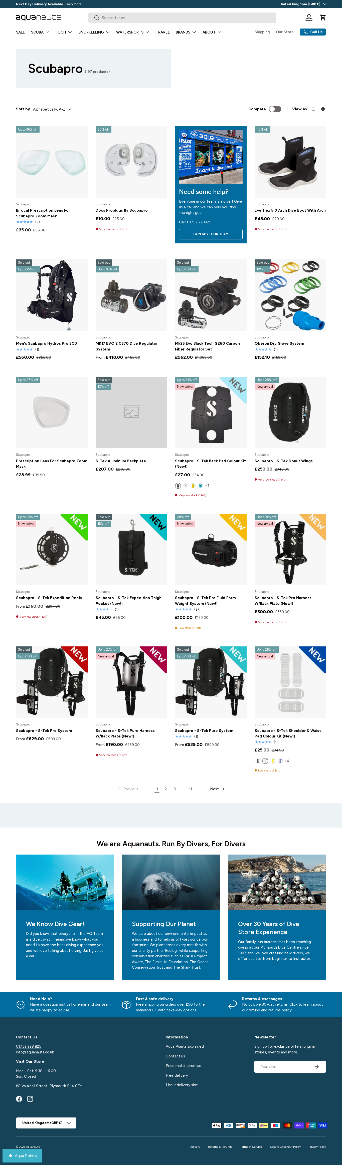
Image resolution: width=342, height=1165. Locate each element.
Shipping (262, 32)
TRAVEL (163, 32)
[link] (127, 789)
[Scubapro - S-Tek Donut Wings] (290, 412)
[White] (185, 485)
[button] (322, 17)
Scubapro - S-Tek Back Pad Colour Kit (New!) (210, 464)
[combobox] (182, 18)
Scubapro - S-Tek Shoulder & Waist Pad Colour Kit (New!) (288, 733)
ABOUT (209, 32)
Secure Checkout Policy (285, 1146)
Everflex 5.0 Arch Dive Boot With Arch (290, 210)
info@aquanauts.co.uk (35, 1052)
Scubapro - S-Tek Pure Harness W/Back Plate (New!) (125, 733)
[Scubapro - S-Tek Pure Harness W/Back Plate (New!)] (131, 682)
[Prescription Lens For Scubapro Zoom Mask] (52, 412)
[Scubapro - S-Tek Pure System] (211, 682)
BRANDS (183, 32)
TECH (61, 32)
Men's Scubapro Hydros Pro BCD (46, 343)
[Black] (257, 760)
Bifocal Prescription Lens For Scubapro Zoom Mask (43, 213)
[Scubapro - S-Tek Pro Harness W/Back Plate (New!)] (290, 549)
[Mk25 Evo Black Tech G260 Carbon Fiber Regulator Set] (211, 295)
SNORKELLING (91, 32)
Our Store (285, 32)
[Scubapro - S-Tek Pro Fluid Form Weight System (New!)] (211, 549)
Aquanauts (33, 1146)
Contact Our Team (210, 234)
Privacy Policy (317, 1146)
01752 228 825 (28, 1046)
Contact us (175, 1056)
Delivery (195, 1146)
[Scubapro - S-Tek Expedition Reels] (52, 549)
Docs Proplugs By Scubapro (122, 210)
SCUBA (37, 32)
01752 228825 (199, 222)
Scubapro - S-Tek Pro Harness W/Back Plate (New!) (283, 601)
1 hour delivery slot (182, 1085)
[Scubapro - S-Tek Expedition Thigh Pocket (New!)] (131, 549)
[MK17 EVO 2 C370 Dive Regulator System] (131, 295)
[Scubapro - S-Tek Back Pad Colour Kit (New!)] (211, 412)
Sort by (23, 109)
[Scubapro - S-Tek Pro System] (52, 682)
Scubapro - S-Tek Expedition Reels (49, 598)
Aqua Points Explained (185, 1046)
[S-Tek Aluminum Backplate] (131, 412)
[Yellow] (193, 485)
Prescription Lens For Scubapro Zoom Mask (51, 464)
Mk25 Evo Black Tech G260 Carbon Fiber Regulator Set (207, 346)
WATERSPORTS (129, 32)
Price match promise (183, 1065)
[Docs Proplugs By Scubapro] (131, 162)
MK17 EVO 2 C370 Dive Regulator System (127, 346)
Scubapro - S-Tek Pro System (44, 730)
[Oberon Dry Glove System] (290, 295)
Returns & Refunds (220, 1146)
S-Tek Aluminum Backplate (121, 461)
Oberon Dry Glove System (279, 343)
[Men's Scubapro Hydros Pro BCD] (52, 295)
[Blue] (280, 760)
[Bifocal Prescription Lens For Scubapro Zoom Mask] (52, 162)
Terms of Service (251, 1146)
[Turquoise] (200, 485)
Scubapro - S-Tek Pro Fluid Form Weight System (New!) (205, 601)
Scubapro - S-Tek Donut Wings (284, 461)
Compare (257, 109)
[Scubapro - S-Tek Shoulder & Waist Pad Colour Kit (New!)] (290, 682)
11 (190, 789)
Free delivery (177, 1075)
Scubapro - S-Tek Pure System (204, 730)
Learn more (73, 4)
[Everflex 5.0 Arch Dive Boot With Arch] (290, 162)
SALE (20, 32)
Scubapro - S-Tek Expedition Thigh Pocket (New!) (128, 601)
